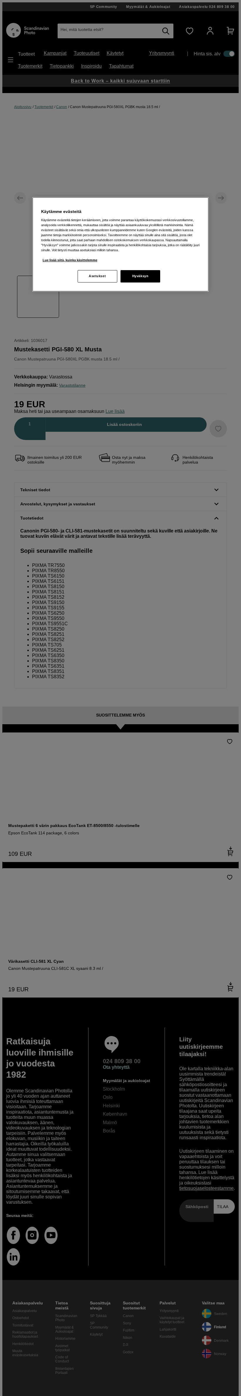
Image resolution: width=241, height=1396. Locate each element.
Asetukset (97, 276)
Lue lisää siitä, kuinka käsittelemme (70, 260)
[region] (120, 244)
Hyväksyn (140, 276)
